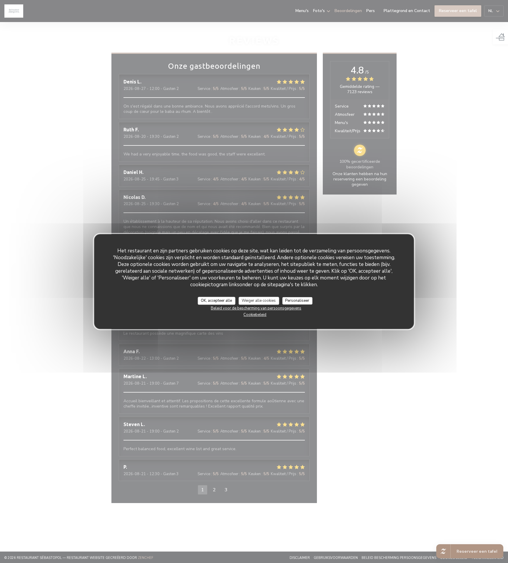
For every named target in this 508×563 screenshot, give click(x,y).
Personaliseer (297, 300)
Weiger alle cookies (259, 300)
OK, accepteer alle (216, 300)
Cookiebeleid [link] (254, 315)
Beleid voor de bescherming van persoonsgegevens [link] (256, 308)
